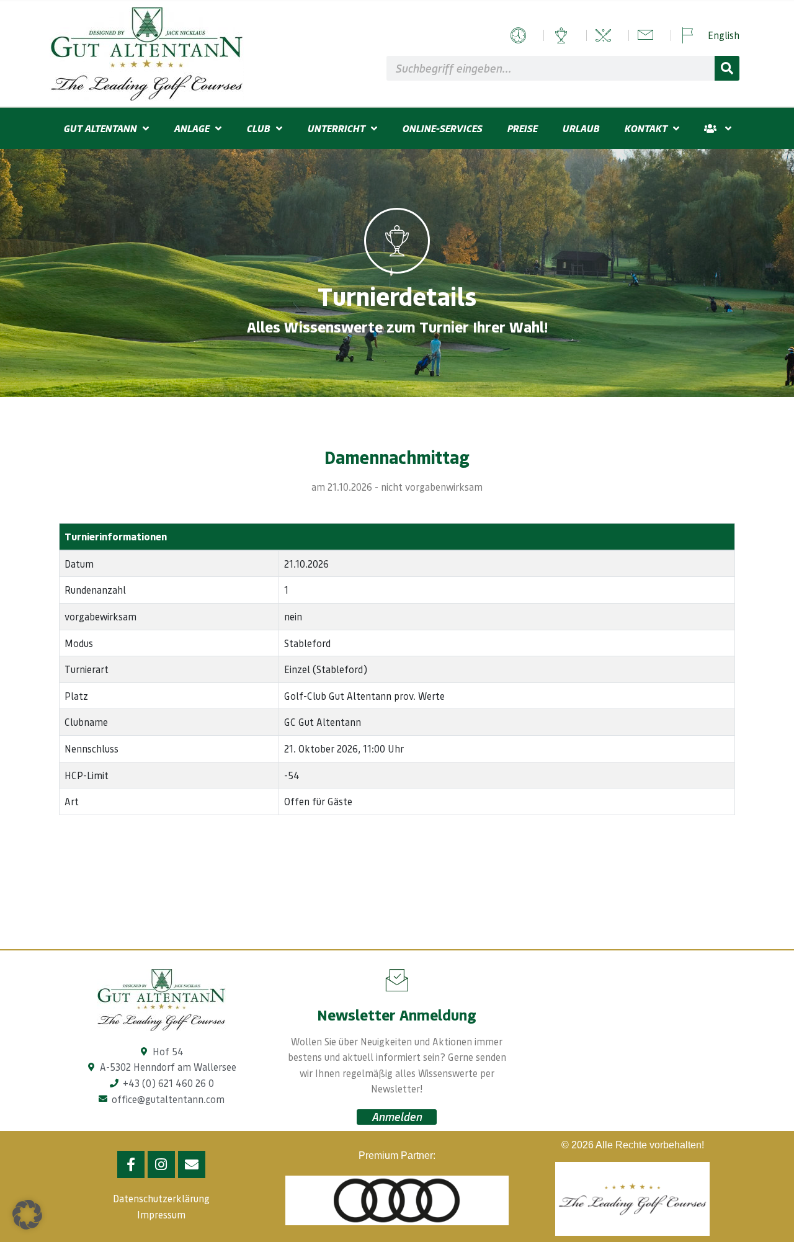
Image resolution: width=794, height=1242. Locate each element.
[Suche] (727, 68)
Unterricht (336, 128)
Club (258, 128)
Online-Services (442, 128)
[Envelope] (191, 1164)
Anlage (191, 128)
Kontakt (645, 128)
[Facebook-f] (131, 1164)
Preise (522, 128)
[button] (27, 1214)
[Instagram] (161, 1164)
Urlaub (580, 128)
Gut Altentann (99, 128)
